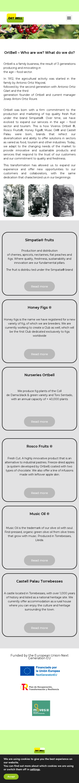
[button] (69, 18)
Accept (11, 776)
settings (35, 769)
